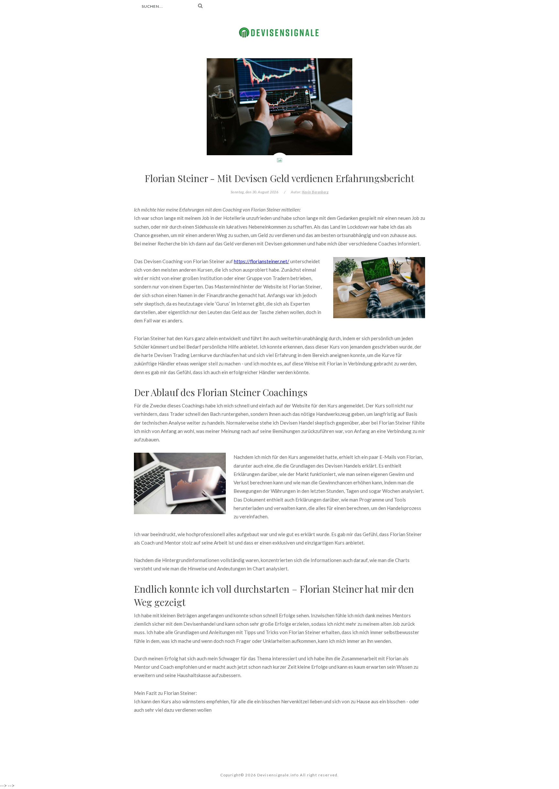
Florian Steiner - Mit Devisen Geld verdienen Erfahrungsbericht (279, 178)
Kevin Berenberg (315, 192)
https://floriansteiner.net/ (261, 261)
